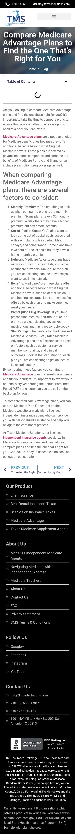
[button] (54, 16)
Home (31, 69)
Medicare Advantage (18, 374)
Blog (44, 69)
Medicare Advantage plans (22, 137)
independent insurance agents (25, 437)
